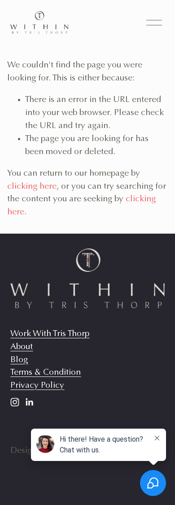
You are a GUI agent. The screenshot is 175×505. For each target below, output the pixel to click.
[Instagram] (14, 402)
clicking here (32, 186)
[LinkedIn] (29, 402)
